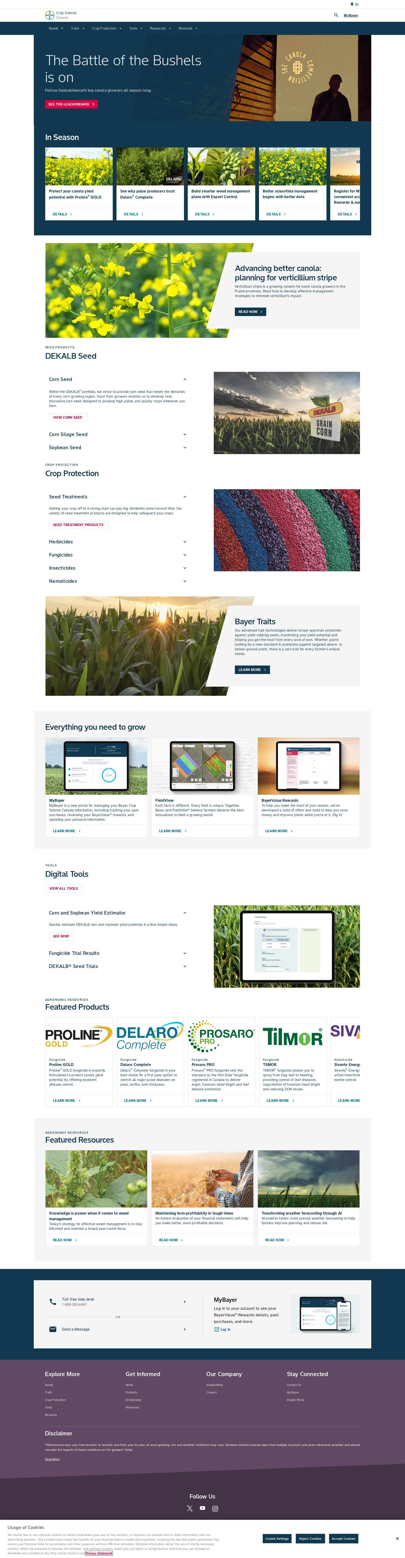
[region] (202, 1539)
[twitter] (190, 1510)
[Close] (397, 1538)
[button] (118, 379)
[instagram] (215, 1511)
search (336, 15)
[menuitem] (56, 28)
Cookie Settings (277, 1538)
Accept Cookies (343, 1538)
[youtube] (202, 1509)
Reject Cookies (310, 1538)
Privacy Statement (99, 1553)
